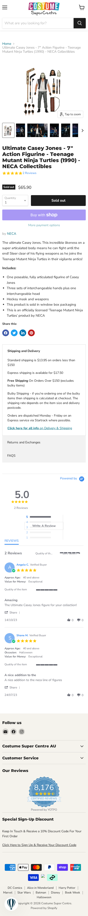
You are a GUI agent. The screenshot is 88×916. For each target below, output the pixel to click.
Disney (55, 893)
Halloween (44, 897)
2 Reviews (29, 173)
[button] (13, 612)
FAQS (11, 455)
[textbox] (82, 555)
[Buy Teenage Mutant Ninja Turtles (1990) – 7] (8, 130)
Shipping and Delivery (23, 351)
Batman (41, 893)
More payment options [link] (44, 225)
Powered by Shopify (44, 908)
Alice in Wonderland (40, 888)
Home (6, 44)
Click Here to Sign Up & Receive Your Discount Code (39, 845)
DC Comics (15, 888)
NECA (11, 233)
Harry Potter (67, 888)
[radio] (39, 517)
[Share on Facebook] (5, 332)
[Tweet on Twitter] (14, 332)
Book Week (72, 893)
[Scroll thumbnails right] (81, 130)
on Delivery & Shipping (39, 428)
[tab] (12, 542)
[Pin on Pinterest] (31, 332)
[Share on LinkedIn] (22, 332)
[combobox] (38, 23)
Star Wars (24, 893)
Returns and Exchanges (23, 442)
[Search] (80, 23)
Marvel (7, 893)
